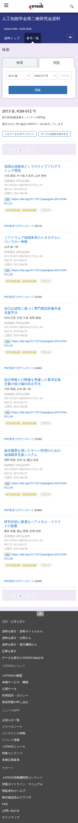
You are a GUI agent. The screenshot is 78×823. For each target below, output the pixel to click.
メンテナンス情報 (13, 733)
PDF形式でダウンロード (19, 226)
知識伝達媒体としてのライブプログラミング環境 (32, 168)
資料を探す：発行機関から (19, 644)
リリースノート (12, 726)
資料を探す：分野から (16, 638)
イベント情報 (11, 740)
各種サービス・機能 (15, 682)
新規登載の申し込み (15, 702)
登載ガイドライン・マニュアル (22, 784)
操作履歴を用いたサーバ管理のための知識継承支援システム (32, 452)
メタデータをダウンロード (19, 133)
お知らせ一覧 (11, 720)
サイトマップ (11, 817)
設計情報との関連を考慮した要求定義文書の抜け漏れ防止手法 (32, 381)
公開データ (9, 689)
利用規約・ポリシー (15, 695)
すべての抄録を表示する (54, 133)
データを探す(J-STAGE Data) (21, 658)
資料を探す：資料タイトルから (22, 631)
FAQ (5, 804)
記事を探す (9, 651)
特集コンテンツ (12, 753)
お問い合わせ (11, 810)
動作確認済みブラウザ (16, 797)
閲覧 (56, 62)
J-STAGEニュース (13, 746)
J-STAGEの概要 (12, 675)
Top (40, 613)
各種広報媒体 (11, 760)
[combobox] (18, 75)
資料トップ (12, 38)
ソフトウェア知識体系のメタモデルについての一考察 (32, 239)
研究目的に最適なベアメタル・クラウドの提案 (32, 523)
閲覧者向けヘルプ (13, 791)
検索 (19, 62)
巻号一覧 (32, 38)
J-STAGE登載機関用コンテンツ (22, 777)
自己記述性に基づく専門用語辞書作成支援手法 (32, 310)
